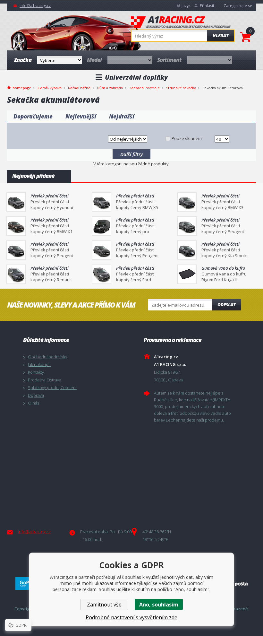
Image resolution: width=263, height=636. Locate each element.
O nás (33, 403)
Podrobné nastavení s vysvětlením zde (131, 617)
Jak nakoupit (39, 364)
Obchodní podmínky (47, 357)
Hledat (220, 36)
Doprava (36, 395)
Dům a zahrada (110, 87)
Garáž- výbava (50, 87)
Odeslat (226, 305)
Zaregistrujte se (238, 5)
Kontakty (36, 372)
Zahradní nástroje (144, 87)
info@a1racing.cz (35, 5)
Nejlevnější (80, 116)
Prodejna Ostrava (44, 380)
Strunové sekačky (181, 87)
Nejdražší (121, 116)
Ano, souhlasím (158, 604)
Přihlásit (207, 5)
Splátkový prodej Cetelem (52, 387)
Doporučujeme (33, 116)
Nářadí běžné (79, 87)
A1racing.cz (181, 23)
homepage (22, 87)
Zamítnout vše (104, 604)
